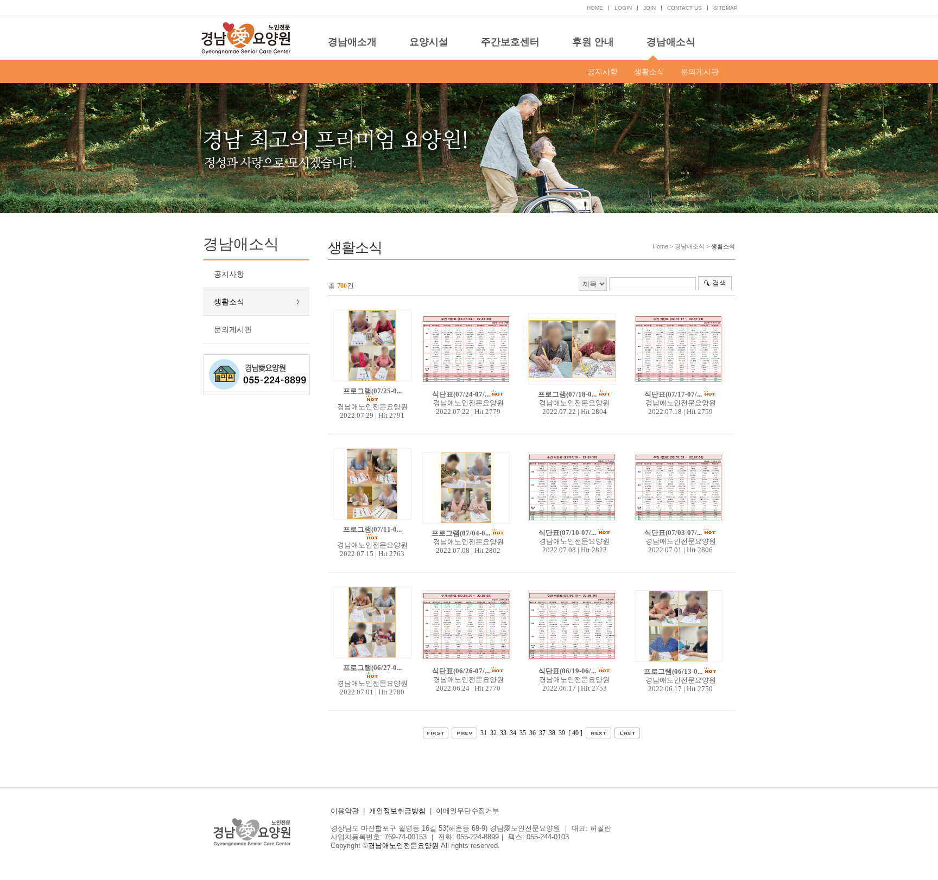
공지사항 (602, 71)
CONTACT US (684, 8)
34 (513, 733)
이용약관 (345, 811)
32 (493, 733)
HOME (595, 8)
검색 (719, 283)
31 (483, 733)
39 (562, 733)
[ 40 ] (575, 733)
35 (522, 733)
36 (532, 733)
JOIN (649, 8)
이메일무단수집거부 (467, 811)
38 (552, 733)
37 (542, 733)
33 (503, 733)
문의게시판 (700, 71)
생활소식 (649, 71)
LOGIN (623, 8)
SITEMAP (725, 8)
